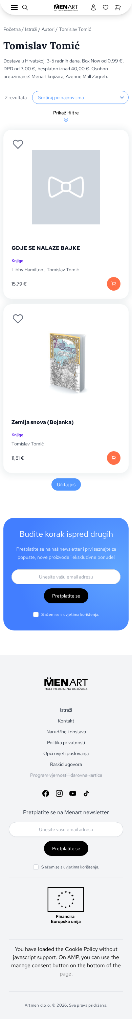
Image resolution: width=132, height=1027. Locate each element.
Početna (12, 29)
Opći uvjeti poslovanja (66, 753)
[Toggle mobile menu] (14, 7)
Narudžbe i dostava (66, 732)
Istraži (31, 29)
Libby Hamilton (27, 270)
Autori (48, 29)
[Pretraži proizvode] (25, 7)
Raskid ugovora (66, 764)
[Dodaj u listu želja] (18, 144)
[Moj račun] (93, 7)
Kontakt (66, 721)
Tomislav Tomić (63, 270)
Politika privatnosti (66, 742)
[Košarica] (117, 7)
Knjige (17, 260)
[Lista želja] (105, 7)
